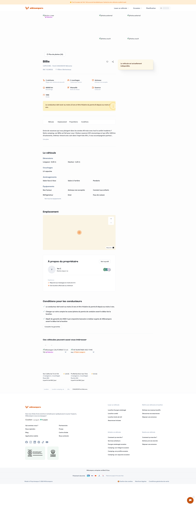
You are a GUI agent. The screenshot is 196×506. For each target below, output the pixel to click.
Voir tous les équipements (53, 198)
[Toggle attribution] (113, 247)
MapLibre (109, 247)
